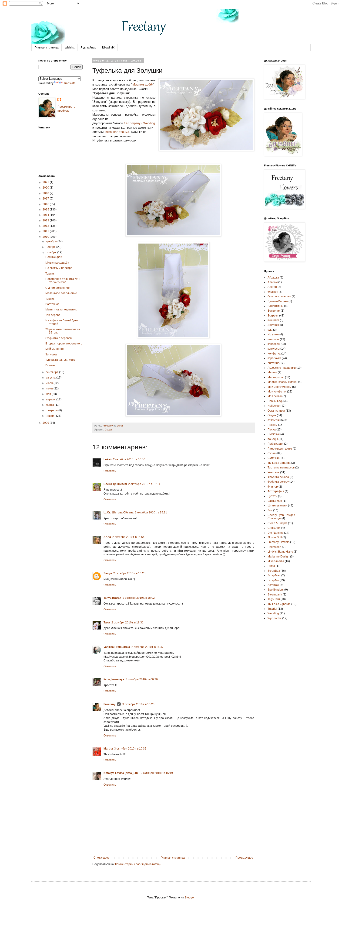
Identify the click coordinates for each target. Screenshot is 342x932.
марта (50, 404)
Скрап (108, 429)
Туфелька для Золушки (60, 359)
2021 (46, 182)
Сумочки (273, 458)
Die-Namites (275, 532)
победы (273, 439)
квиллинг (273, 339)
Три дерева (52, 315)
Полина (50, 365)
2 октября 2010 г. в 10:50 (129, 459)
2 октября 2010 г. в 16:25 (129, 573)
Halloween (274, 547)
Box (270, 510)
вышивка (273, 320)
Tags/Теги (274, 599)
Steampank (275, 594)
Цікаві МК (108, 47)
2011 (46, 231)
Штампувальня (277, 505)
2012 (46, 225)
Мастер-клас (276, 377)
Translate (69, 83)
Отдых (272, 415)
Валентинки (275, 306)
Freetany (109, 704)
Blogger (189, 897)
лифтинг (273, 363)
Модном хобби (142, 84)
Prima (271, 565)
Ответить (110, 471)
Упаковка (273, 472)
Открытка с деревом (58, 338)
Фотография (276, 491)
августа (51, 377)
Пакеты (273, 424)
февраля (52, 410)
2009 (46, 422)
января (51, 415)
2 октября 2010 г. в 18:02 (139, 597)
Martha (108, 748)
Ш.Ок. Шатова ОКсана (119, 512)
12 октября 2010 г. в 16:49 (156, 773)
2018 (46, 193)
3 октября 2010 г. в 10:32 (130, 748)
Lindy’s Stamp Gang (280, 551)
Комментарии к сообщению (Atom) (138, 864)
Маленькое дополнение (61, 293)
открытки (274, 420)
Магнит (272, 372)
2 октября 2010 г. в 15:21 (151, 512)
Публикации (275, 443)
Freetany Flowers (278, 542)
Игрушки (273, 334)
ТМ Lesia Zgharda (279, 462)
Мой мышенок (54, 349)
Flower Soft (275, 537)
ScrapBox (274, 570)
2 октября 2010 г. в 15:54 (128, 537)
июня (50, 388)
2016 (46, 204)
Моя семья (275, 396)
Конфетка (274, 353)
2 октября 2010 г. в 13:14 (144, 484)
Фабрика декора (278, 477)
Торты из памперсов (281, 467)
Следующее (102, 857)
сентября (52, 372)
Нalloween (274, 405)
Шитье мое (275, 500)
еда (270, 329)
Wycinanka (275, 618)
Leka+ (108, 459)
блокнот (273, 291)
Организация (276, 410)
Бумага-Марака (278, 301)
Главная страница (46, 47)
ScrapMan (274, 575)
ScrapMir (273, 580)
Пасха (272, 429)
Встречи (273, 315)
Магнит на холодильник (61, 309)
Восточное (52, 304)
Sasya (108, 573)
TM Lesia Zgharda (279, 604)
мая (49, 394)
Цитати (272, 496)
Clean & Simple (277, 523)
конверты (274, 344)
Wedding (273, 613)
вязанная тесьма (117, 132)
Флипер (273, 486)
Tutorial (272, 608)
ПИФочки (274, 434)
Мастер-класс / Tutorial (282, 382)
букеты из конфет (279, 296)
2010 (46, 236)
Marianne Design (278, 556)
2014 (46, 215)
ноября (51, 247)
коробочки (274, 358)
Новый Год (275, 401)
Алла (107, 537)
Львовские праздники (282, 367)
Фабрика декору (278, 481)
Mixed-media (276, 561)
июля (50, 383)
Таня (107, 622)
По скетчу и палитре (58, 268)
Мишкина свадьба (57, 262)
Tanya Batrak (112, 597)
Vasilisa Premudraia (117, 647)
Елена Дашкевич (115, 484)
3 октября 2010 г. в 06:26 (142, 679)
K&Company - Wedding (139, 123)
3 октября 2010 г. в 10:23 (138, 704)
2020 (46, 187)
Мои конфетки (277, 391)
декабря (51, 241)
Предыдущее (244, 857)
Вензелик (274, 310)
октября (51, 252)
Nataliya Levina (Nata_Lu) (121, 773)
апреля (51, 399)
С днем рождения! (57, 287)
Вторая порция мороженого (63, 343)
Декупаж (273, 325)
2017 (46, 198)
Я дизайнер (88, 47)
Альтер (272, 287)
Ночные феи (53, 257)
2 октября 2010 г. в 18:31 (127, 622)
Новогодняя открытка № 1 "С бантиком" (62, 280)
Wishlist (69, 47)
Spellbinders (276, 589)
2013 (46, 220)
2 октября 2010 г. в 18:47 (147, 647)
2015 (46, 209)
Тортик (49, 273)
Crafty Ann (274, 528)
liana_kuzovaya (114, 679)
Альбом (273, 282)
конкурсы (274, 348)
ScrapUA (273, 585)
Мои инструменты (280, 387)
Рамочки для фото (280, 448)
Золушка (51, 354)
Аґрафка (273, 277)
